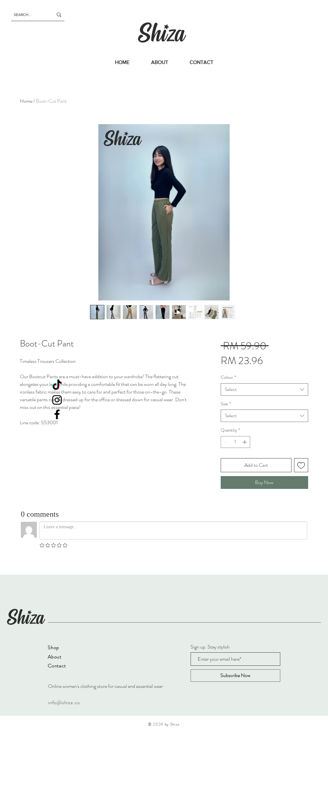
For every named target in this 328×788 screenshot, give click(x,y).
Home (26, 101)
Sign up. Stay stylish (210, 646)
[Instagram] (57, 400)
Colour (228, 377)
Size (226, 404)
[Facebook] (57, 414)
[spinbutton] (235, 442)
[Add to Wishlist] (301, 465)
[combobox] (264, 389)
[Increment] (245, 442)
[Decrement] (226, 442)
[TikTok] (57, 385)
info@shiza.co (64, 702)
